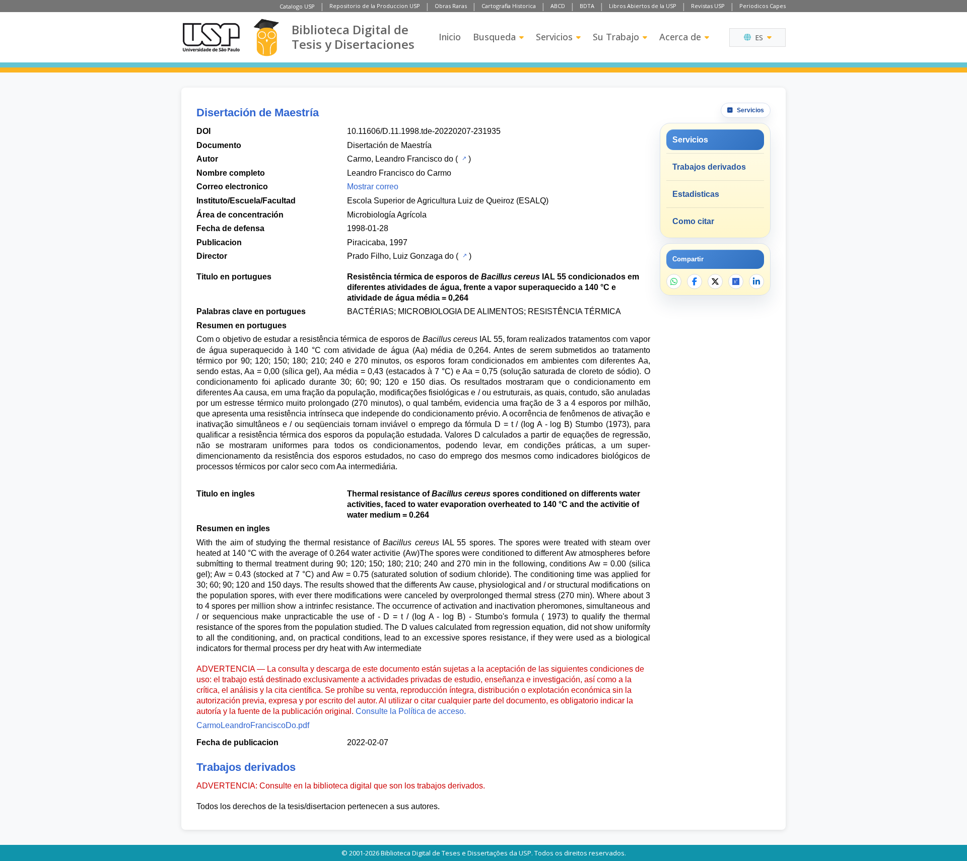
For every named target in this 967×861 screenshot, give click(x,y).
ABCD (557, 6)
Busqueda (494, 37)
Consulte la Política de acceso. (411, 711)
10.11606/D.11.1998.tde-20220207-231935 (424, 131)
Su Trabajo (616, 37)
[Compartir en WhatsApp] (673, 281)
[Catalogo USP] (463, 158)
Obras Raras (451, 6)
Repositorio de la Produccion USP (374, 6)
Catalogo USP (297, 6)
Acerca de (680, 37)
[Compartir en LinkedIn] (756, 281)
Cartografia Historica (508, 6)
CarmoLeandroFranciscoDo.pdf (252, 725)
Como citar (693, 221)
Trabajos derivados (709, 167)
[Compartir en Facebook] (694, 281)
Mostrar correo (372, 186)
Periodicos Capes (762, 6)
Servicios (554, 37)
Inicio (450, 37)
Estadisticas (695, 194)
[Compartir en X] (715, 281)
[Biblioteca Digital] (266, 37)
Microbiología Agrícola (387, 214)
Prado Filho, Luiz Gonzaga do (400, 256)
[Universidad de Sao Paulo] (211, 37)
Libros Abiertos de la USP (642, 6)
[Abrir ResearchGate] (735, 281)
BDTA (587, 6)
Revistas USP (708, 6)
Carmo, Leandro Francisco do (400, 159)
